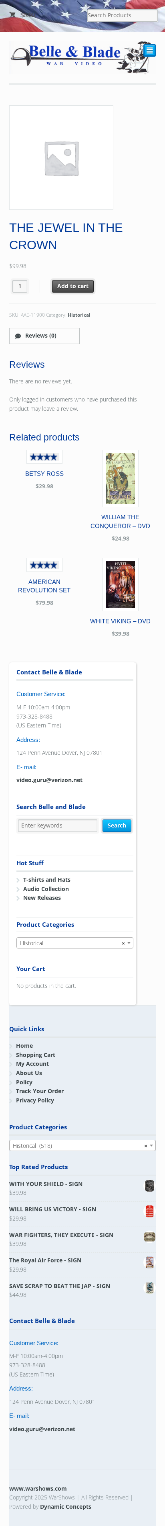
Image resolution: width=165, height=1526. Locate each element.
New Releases (42, 897)
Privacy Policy (35, 1100)
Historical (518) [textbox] (80, 1145)
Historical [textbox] (72, 943)
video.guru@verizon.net (49, 780)
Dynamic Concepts (65, 1506)
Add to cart (73, 286)
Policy (24, 1082)
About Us (29, 1073)
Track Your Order (40, 1091)
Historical (79, 314)
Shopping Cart (35, 1055)
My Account (32, 1063)
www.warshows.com (38, 1488)
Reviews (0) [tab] (40, 335)
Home (24, 1045)
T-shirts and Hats (46, 879)
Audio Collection (46, 889)
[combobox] (74, 942)
